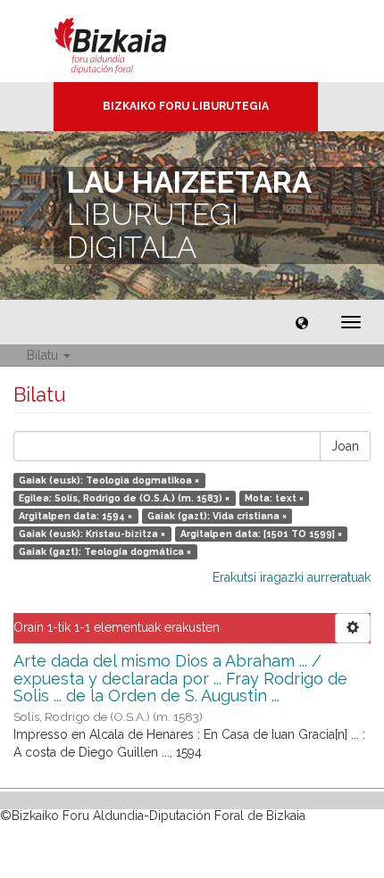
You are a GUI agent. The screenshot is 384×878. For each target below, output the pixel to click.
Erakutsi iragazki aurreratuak (292, 577)
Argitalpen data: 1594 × (75, 515)
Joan (345, 446)
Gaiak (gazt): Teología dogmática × (105, 551)
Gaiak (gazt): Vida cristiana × (217, 515)
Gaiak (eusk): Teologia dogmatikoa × (109, 480)
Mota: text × (274, 498)
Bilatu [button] (44, 355)
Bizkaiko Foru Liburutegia (186, 106)
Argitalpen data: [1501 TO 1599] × (261, 533)
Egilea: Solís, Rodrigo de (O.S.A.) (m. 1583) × (124, 498)
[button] (302, 322)
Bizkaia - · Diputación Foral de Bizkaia (129, 41)
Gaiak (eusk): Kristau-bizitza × (92, 533)
